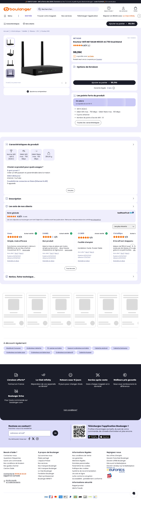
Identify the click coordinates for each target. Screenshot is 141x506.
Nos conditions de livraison (14, 463)
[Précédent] (62, 83)
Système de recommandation (84, 471)
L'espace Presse (44, 461)
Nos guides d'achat (11, 466)
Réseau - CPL (34, 31)
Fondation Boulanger (46, 473)
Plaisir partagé (43, 458)
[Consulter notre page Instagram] (37, 439)
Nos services (43, 463)
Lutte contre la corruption (82, 476)
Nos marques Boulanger (47, 466)
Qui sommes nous (45, 455)
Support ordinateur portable (78, 348)
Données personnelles (80, 463)
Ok (55, 433)
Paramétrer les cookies (81, 466)
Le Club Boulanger (45, 471)
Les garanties (77, 458)
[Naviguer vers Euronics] (122, 469)
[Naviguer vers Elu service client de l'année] (122, 476)
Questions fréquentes (12, 458)
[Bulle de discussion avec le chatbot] (133, 493)
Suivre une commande (13, 461)
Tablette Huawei (85, 352)
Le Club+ (91, 56)
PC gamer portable (54, 348)
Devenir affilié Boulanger (116, 461)
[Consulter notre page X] (33, 439)
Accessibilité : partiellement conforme (87, 479)
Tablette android (101, 348)
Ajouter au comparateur (38, 91)
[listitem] (10, 52)
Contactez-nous (10, 455)
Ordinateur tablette (34, 348)
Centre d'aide (9, 468)
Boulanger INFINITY (45, 479)
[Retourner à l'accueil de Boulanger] (17, 9)
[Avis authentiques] (124, 213)
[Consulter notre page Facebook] (29, 439)
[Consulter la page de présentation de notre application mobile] (93, 436)
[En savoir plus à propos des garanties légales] (113, 88)
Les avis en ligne (78, 473)
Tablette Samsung (120, 348)
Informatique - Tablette (19, 31)
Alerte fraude (77, 488)
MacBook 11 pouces (13, 348)
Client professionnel (46, 476)
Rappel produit (78, 485)
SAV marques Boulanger (47, 468)
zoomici (99, 59)
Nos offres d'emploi (114, 455)
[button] (139, 16)
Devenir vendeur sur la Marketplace (120, 466)
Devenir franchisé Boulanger (118, 458)
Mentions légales (78, 461)
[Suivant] (65, 83)
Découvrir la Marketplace (116, 463)
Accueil (6, 31)
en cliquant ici (96, 220)
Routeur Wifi (45, 31)
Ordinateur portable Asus (40, 352)
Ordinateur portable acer (15, 352)
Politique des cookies (80, 468)
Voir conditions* (70, 410)
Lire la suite (26, 250)
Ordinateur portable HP (64, 352)
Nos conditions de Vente (81, 455)
